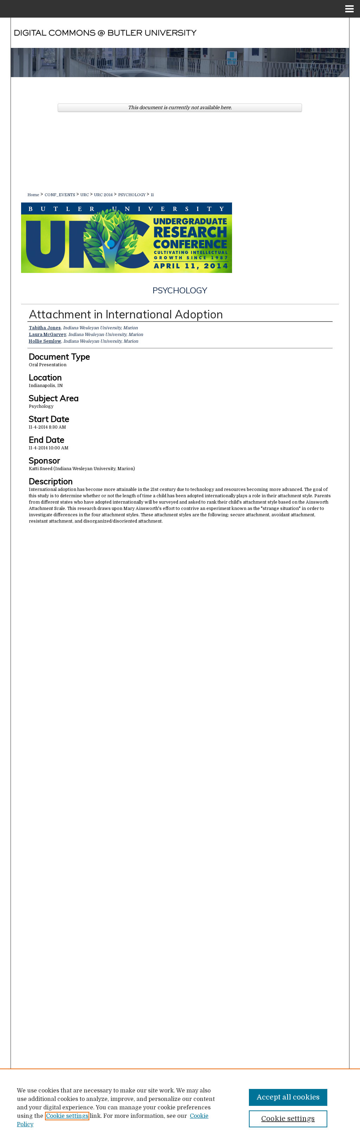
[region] (180, 1107)
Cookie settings (67, 1116)
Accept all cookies (288, 1097)
